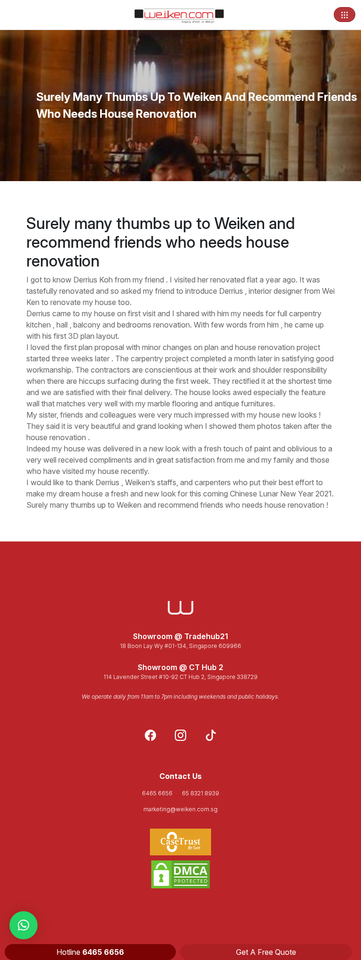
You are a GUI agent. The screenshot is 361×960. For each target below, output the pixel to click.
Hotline (90, 952)
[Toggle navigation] (344, 14)
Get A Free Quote (266, 952)
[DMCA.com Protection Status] (180, 874)
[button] (23, 925)
